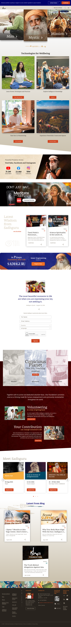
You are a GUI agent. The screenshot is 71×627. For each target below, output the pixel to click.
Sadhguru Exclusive (4, 610)
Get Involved (18, 141)
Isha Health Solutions (15, 608)
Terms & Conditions (27, 623)
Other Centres (41, 605)
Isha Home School (14, 598)
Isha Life (14, 604)
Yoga (3, 606)
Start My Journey (18, 97)
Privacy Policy (35, 623)
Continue (65, 3)
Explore (53, 97)
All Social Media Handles (65, 608)
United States (53, 3)
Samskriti (14, 602)
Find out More (52, 141)
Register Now (9, 489)
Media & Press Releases (5, 603)
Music (3, 599)
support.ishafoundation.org (46, 602)
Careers (14, 616)
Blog (3, 596)
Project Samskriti (14, 612)
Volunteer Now (31, 419)
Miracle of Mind (6, 593)
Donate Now (38, 440)
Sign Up (35, 341)
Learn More (35, 374)
